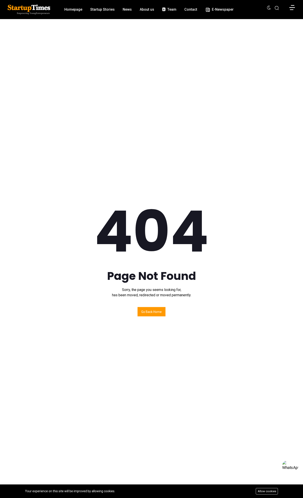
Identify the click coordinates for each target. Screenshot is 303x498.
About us (147, 9)
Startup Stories (102, 9)
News (127, 9)
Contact (190, 9)
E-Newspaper (222, 9)
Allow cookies (267, 491)
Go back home (151, 312)
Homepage (73, 9)
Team (171, 9)
